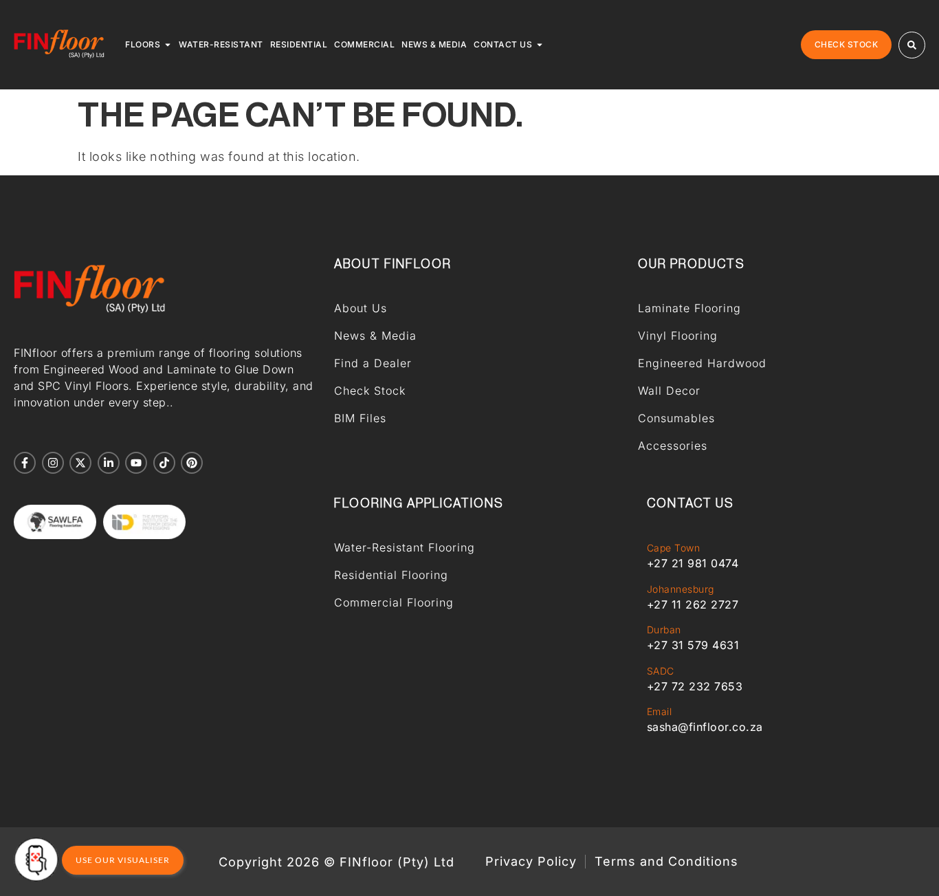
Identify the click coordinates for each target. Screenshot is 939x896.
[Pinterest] (192, 463)
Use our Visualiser (123, 860)
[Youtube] (136, 463)
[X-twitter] (80, 463)
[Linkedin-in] (109, 463)
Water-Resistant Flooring (404, 547)
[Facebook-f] (25, 463)
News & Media (375, 335)
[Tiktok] (164, 463)
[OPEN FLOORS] (168, 45)
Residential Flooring (391, 575)
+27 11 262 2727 (693, 604)
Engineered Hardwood (702, 363)
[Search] (911, 45)
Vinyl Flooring (678, 335)
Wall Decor (669, 390)
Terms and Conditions (666, 861)
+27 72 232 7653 (695, 686)
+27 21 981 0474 (693, 563)
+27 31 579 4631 (693, 645)
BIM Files (360, 418)
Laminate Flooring (689, 308)
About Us (360, 308)
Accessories (672, 445)
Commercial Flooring (394, 602)
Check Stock (370, 390)
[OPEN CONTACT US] (539, 45)
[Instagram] (53, 463)
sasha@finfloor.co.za (705, 727)
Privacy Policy (531, 861)
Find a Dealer (373, 363)
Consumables (676, 418)
